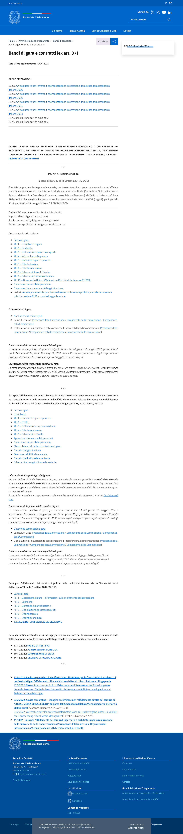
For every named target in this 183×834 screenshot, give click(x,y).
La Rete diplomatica (76, 769)
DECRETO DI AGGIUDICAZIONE (44, 658)
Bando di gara (21, 240)
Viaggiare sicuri (74, 775)
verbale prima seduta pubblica (38, 292)
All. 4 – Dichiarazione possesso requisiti (35, 610)
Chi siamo (127, 763)
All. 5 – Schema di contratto (28, 434)
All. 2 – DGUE (21, 422)
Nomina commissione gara (28, 316)
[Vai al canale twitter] (152, 12)
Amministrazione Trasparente (34, 41)
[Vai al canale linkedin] (169, 12)
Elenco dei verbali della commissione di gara (37, 446)
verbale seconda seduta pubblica (72, 292)
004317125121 (24, 770)
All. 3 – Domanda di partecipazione (32, 606)
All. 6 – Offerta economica (28, 618)
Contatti (126, 781)
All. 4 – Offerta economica (28, 430)
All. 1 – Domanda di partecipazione (32, 418)
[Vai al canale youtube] (163, 12)
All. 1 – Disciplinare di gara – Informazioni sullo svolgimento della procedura (54, 598)
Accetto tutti (136, 828)
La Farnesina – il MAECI (78, 763)
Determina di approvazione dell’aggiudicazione (38, 288)
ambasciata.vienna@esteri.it (33, 774)
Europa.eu (77, 800)
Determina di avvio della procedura (32, 284)
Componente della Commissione (84, 320)
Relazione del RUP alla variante (30, 454)
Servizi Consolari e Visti (133, 775)
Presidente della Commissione (48, 320)
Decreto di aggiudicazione (27, 450)
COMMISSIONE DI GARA (40, 654)
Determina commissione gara (29, 529)
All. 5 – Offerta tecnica (26, 614)
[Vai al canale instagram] (157, 12)
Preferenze (137, 825)
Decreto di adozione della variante (32, 458)
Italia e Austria (129, 769)
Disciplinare (20, 414)
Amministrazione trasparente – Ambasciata (143, 793)
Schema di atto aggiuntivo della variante (35, 462)
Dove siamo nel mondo (78, 781)
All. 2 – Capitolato (23, 248)
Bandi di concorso (62, 41)
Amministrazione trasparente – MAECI (140, 799)
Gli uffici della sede (21, 780)
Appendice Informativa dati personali (33, 438)
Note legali (14, 824)
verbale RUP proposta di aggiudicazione (44, 296)
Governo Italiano (15, 3)
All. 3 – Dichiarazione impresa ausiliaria (34, 426)
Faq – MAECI (73, 812)
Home (12, 41)
